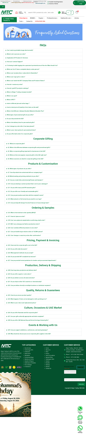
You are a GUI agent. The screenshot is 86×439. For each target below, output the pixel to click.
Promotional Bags (29, 403)
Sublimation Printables (30, 408)
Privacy (47, 399)
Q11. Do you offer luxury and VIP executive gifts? (22, 233)
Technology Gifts (29, 395)
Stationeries (28, 399)
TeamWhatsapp (64, 58)
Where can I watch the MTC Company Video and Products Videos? (26, 126)
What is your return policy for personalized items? (21, 176)
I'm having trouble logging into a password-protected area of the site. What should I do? (32, 111)
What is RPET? (11, 145)
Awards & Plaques (29, 407)
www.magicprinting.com (17, 48)
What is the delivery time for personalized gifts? (21, 168)
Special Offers (49, 403)
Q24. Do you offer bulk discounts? (17, 295)
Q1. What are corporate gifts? (16, 189)
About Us (48, 395)
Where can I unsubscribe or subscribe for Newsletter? (22, 119)
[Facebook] (3, 419)
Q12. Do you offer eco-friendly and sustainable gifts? (23, 237)
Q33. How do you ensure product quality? (19, 341)
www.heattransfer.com (28, 48)
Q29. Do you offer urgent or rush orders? (19, 320)
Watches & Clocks (29, 405)
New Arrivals (28, 394)
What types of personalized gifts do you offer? (20, 160)
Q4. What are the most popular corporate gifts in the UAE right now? (27, 201)
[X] (7, 419)
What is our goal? (12, 141)
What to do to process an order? (16, 100)
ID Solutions (28, 412)
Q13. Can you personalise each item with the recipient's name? (26, 241)
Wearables (27, 401)
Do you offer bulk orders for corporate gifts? (20, 179)
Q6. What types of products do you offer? (19, 214)
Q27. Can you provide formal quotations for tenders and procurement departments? (32, 306)
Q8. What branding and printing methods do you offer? (23, 222)
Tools (21, 67)
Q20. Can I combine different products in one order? (23, 273)
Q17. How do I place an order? (16, 262)
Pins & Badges (28, 410)
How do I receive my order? (15, 130)
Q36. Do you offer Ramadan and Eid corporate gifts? (23, 358)
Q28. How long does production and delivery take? (22, 316)
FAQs (47, 397)
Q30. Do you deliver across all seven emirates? (21, 323)
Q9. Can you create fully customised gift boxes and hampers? (25, 226)
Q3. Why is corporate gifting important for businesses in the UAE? (27, 197)
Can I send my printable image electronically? (20, 96)
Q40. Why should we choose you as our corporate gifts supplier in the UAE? (29, 379)
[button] (43, 96)
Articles (76, 64)
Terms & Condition (50, 401)
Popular (41, 64)
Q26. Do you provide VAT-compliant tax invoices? (22, 302)
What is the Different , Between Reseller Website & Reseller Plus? (25, 157)
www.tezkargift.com (40, 49)
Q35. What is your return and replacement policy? (22, 348)
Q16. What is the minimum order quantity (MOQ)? (22, 258)
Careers (48, 407)
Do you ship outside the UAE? (15, 164)
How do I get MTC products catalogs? (18, 134)
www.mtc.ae (5, 48)
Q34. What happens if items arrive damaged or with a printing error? (27, 345)
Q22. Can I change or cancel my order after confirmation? (24, 281)
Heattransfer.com (66, 64)
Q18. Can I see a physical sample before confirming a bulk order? (26, 266)
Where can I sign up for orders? (16, 122)
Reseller (48, 408)
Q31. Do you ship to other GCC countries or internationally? (25, 327)
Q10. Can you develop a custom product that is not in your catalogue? (28, 229)
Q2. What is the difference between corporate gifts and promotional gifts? (29, 193)
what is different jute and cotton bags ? (18, 149)
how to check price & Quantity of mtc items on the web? (23, 153)
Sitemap (48, 410)
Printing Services (52, 64)
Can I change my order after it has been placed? (20, 172)
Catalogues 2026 (50, 405)
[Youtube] (12, 419)
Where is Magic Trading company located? (19, 138)
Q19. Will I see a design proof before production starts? (24, 270)
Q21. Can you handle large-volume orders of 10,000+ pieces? (25, 277)
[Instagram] (16, 419)
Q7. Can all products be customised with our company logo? (25, 218)
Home (47, 394)
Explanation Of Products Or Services (17, 103)
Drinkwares (27, 397)
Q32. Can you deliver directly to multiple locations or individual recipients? (29, 331)
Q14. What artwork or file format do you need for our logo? (25, 245)
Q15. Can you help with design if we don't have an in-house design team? (28, 248)
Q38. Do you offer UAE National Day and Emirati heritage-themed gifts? (28, 366)
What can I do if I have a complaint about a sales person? (23, 115)
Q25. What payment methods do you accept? (20, 298)
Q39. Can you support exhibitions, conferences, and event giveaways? (28, 376)
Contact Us (29, 67)
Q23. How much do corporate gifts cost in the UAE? (22, 291)
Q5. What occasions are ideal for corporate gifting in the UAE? (26, 204)
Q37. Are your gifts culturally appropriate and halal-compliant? (26, 362)
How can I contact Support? (15, 107)
